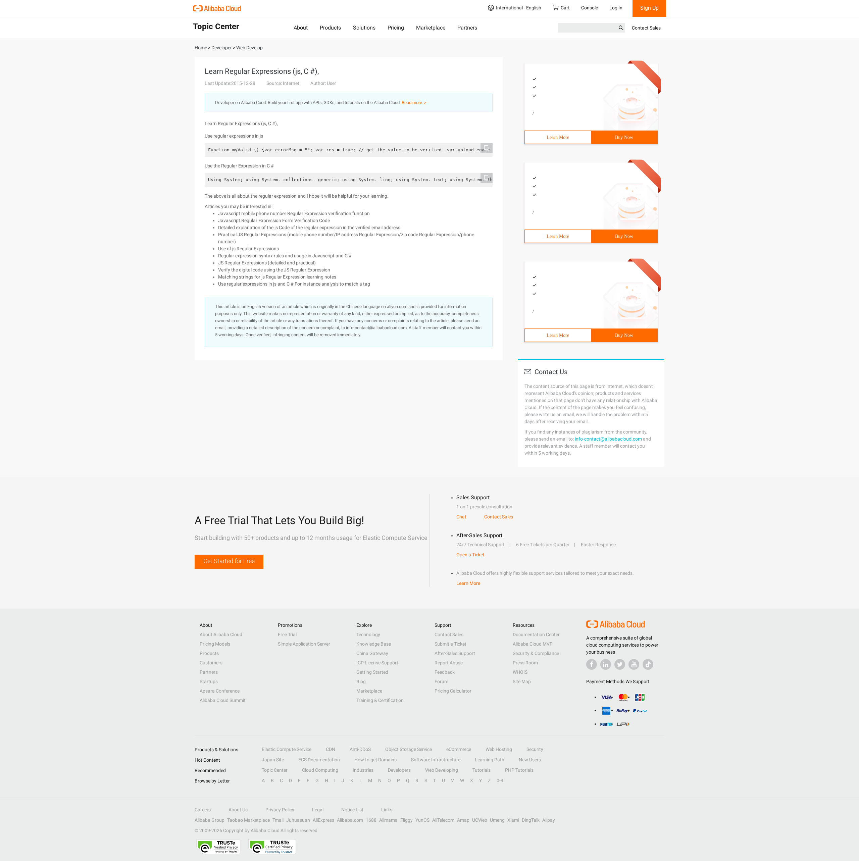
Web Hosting (499, 749)
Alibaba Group (209, 820)
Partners (467, 27)
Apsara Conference (220, 691)
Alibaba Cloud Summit (223, 700)
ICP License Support (377, 662)
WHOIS (520, 672)
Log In (615, 7)
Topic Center (275, 770)
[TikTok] (648, 664)
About (301, 27)
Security (534, 749)
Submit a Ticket (450, 644)
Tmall (278, 820)
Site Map (522, 681)
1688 (371, 820)
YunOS (422, 820)
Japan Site (273, 759)
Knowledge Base (373, 644)
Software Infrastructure (435, 759)
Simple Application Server (304, 644)
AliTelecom (443, 820)
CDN (330, 749)
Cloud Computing (320, 770)
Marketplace (430, 27)
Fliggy (406, 820)
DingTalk (531, 820)
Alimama (388, 820)
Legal (317, 809)
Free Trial (287, 634)
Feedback (445, 672)
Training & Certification (380, 700)
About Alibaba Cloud (221, 634)
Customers (211, 662)
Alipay (548, 820)
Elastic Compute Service (286, 749)
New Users (530, 759)
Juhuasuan (298, 820)
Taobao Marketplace (248, 820)
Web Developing (441, 770)
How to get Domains (375, 759)
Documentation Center (536, 634)
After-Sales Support (455, 653)
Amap (463, 820)
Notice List (352, 809)
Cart (565, 7)
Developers (399, 770)
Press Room (525, 662)
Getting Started (372, 672)
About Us (238, 809)
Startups (209, 681)
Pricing (396, 27)
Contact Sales (646, 28)
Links (386, 809)
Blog (361, 681)
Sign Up (649, 8)
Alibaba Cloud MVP (533, 644)
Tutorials (481, 770)
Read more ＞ (414, 102)
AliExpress (323, 820)
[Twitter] (619, 664)
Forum (441, 681)
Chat (461, 516)
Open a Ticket (470, 554)
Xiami (513, 820)
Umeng (497, 820)
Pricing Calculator (453, 691)
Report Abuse (449, 662)
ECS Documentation (319, 759)
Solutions (364, 27)
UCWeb (479, 820)
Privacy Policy (279, 809)
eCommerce (458, 749)
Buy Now (624, 137)
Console (589, 7)
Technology (368, 634)
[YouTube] (633, 664)
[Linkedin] (605, 664)
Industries (363, 770)
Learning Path (489, 759)
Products (330, 27)
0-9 (500, 780)
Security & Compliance (536, 653)
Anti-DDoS (360, 749)
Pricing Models (215, 644)
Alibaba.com (350, 820)
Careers (203, 809)
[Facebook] (591, 664)
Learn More (558, 137)
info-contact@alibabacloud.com (608, 439)
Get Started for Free (229, 560)
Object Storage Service (408, 749)
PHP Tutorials (519, 770)
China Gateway (372, 653)
